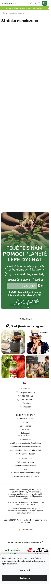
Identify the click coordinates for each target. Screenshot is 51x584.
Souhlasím (25, 578)
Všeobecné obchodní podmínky (25, 476)
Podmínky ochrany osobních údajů (25, 473)
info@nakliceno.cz (27, 392)
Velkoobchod (25, 426)
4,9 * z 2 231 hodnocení (25, 454)
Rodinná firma (25, 439)
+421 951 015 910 (27, 400)
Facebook (27, 403)
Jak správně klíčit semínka (25, 466)
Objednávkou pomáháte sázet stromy (25, 447)
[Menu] (39, 3)
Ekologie (25, 429)
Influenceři (25, 433)
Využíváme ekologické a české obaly (25, 443)
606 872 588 (27, 396)
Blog (25, 469)
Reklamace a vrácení (25, 462)
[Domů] (4, 13)
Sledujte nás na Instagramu (28, 326)
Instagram (27, 407)
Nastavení (25, 570)
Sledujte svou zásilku (25, 419)
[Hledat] (31, 3)
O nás (25, 422)
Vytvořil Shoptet (27, 529)
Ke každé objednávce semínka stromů (25, 450)
